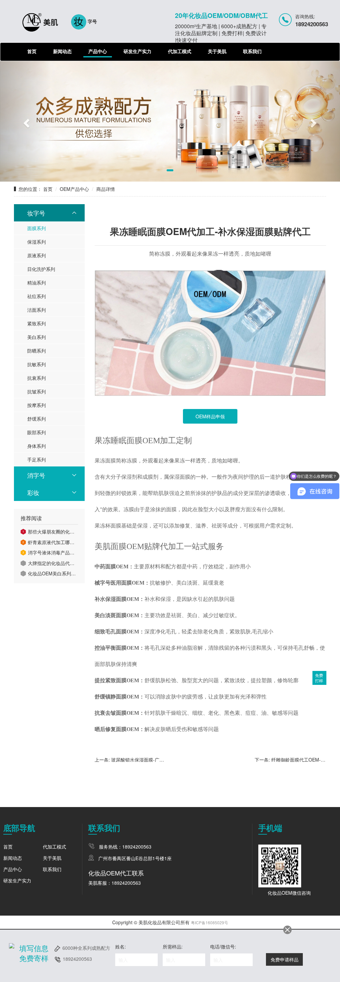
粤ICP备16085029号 (209, 922)
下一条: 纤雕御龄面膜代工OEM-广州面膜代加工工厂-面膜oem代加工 (290, 759)
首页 (32, 51)
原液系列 (36, 255)
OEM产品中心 (74, 189)
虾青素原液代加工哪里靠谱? (53, 542)
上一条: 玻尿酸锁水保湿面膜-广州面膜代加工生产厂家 (129, 759)
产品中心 (97, 51)
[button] (25, 121)
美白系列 (36, 337)
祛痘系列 (36, 296)
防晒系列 (36, 350)
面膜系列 (36, 228)
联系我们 (252, 51)
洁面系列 (36, 309)
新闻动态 (62, 51)
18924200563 (77, 958)
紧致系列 (36, 323)
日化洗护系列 (41, 269)
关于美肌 (217, 51)
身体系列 (36, 446)
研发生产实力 (137, 51)
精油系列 (36, 282)
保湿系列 (36, 241)
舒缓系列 (36, 418)
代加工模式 (179, 51)
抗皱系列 (36, 391)
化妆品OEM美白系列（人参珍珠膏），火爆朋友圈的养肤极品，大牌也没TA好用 (53, 573)
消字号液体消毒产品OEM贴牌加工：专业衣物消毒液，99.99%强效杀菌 (53, 552)
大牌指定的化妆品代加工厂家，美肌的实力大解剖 (53, 563)
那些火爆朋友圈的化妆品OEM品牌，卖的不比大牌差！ (53, 531)
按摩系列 (36, 405)
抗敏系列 (36, 364)
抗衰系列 (36, 377)
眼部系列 (36, 432)
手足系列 (36, 459)
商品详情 (105, 189)
